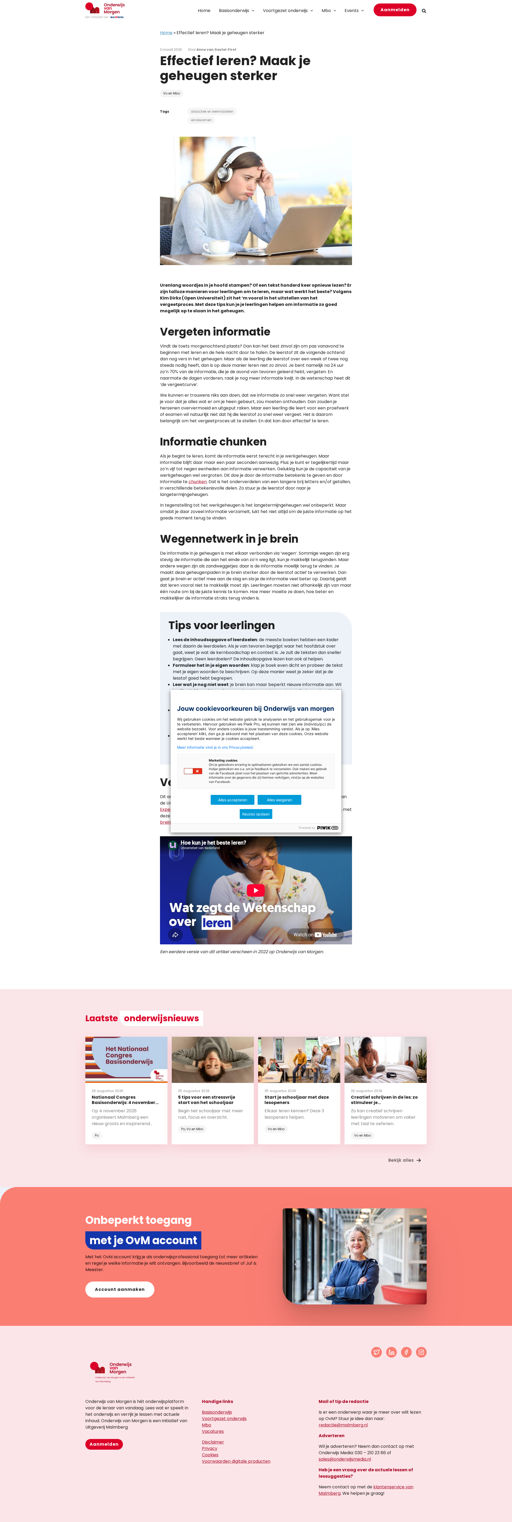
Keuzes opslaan (256, 814)
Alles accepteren (232, 800)
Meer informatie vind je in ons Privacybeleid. (215, 747)
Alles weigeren (279, 800)
